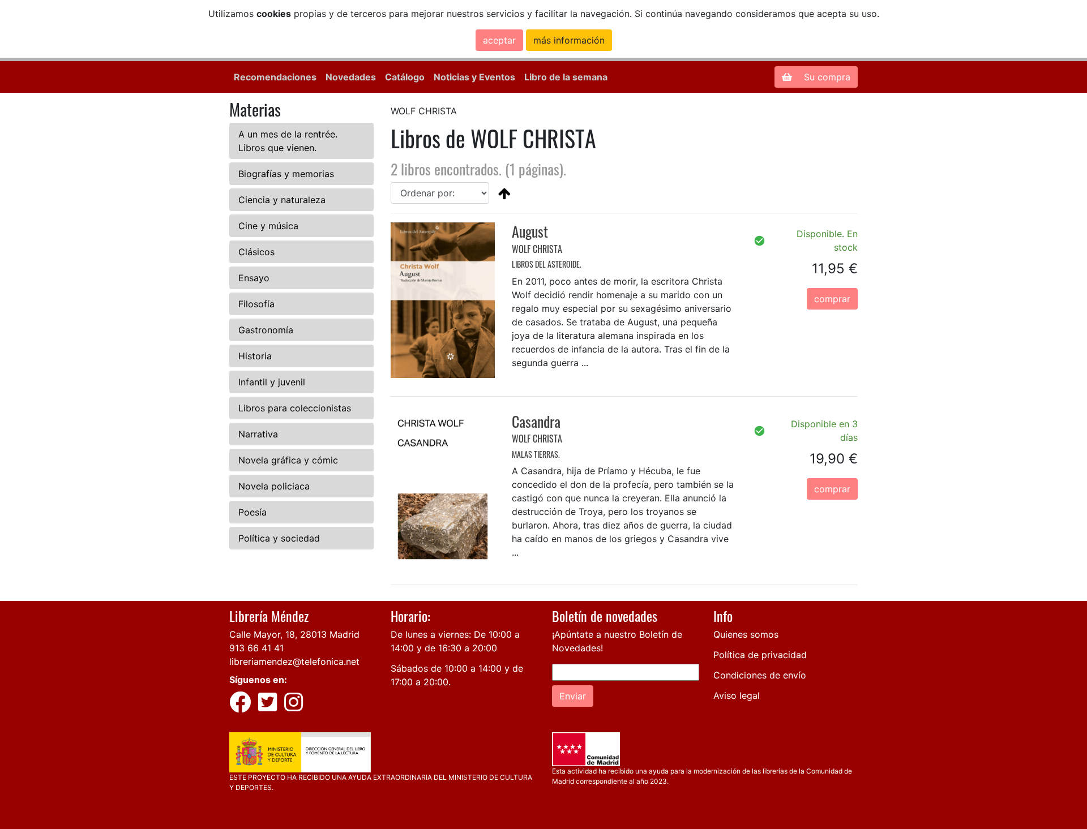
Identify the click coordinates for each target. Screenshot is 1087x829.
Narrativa (258, 434)
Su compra (825, 77)
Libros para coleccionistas (294, 408)
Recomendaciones (275, 77)
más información (569, 40)
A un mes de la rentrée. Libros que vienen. (287, 140)
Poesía (252, 512)
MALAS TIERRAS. (536, 454)
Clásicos (256, 251)
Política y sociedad (279, 538)
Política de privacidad (760, 654)
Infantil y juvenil (271, 382)
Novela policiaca (274, 486)
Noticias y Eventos (474, 77)
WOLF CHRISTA (537, 249)
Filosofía (256, 304)
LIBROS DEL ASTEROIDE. (546, 264)
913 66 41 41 (256, 648)
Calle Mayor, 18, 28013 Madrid (294, 634)
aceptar (499, 40)
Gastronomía (265, 330)
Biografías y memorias (286, 173)
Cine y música (268, 225)
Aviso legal (736, 695)
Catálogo (405, 77)
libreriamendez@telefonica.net (294, 661)
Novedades (351, 77)
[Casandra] (443, 488)
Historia (255, 356)
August (530, 231)
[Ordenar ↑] (504, 193)
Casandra (536, 421)
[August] (443, 299)
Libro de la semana (565, 77)
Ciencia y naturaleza (282, 199)
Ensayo (253, 278)
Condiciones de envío (759, 675)
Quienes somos (745, 634)
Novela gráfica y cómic (288, 460)
